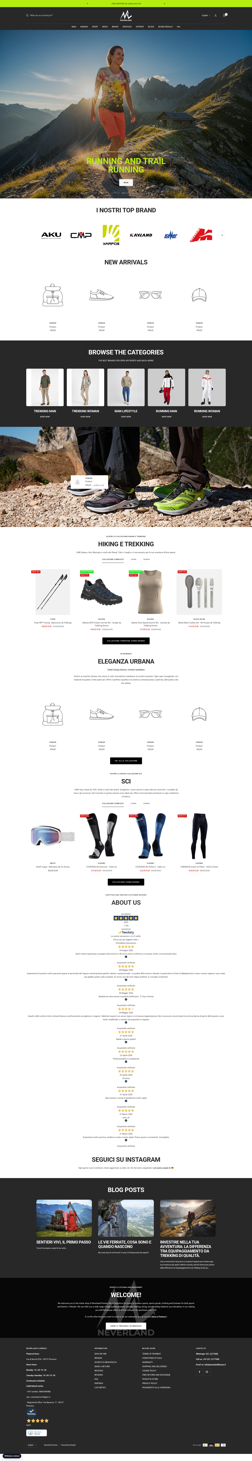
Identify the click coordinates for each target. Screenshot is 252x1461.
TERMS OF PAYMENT (151, 1354)
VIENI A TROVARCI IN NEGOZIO (126, 1326)
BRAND (115, 27)
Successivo (131, 943)
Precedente (121, 943)
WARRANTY (147, 1362)
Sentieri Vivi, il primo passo (63, 1242)
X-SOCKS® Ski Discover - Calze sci (101, 867)
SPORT (95, 27)
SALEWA (101, 619)
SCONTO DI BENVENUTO (105, 1362)
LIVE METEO (100, 1387)
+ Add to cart (98, 485)
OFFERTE (140, 27)
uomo (126, 183)
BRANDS (98, 1358)
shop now (45, 417)
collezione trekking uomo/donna (126, 641)
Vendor (52, 323)
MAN (74, 27)
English (205, 15)
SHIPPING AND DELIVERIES (154, 1366)
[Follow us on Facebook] (199, 1372)
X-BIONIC (101, 863)
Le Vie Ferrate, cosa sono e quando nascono (124, 1244)
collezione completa (113, 559)
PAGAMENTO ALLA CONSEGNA (156, 1387)
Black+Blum (199, 619)
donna (146, 559)
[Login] (215, 15)
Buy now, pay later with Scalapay (126, 4)
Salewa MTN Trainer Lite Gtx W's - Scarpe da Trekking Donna (101, 624)
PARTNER (98, 1383)
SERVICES (127, 27)
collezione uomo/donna (126, 882)
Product (52, 327)
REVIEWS (98, 1375)
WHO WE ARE (100, 1354)
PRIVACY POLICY (149, 1383)
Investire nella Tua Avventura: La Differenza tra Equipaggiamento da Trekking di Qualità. (185, 1249)
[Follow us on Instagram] (206, 1372)
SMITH (53, 863)
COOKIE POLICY (149, 1370)
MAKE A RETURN (102, 1366)
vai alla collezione (126, 761)
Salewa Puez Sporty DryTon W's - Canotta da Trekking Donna (150, 624)
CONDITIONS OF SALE (152, 1358)
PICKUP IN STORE (150, 1379)
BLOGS (151, 27)
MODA (105, 27)
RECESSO (98, 1370)
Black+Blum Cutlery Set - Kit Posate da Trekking (199, 623)
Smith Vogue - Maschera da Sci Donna (53, 867)
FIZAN (52, 619)
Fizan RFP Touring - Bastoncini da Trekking (52, 623)
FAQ (96, 1379)
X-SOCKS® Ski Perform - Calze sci (150, 867)
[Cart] (224, 15)
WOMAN (84, 27)
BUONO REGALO (165, 27)
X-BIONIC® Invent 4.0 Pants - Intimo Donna (199, 867)
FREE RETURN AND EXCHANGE (156, 1375)
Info (178, 27)
